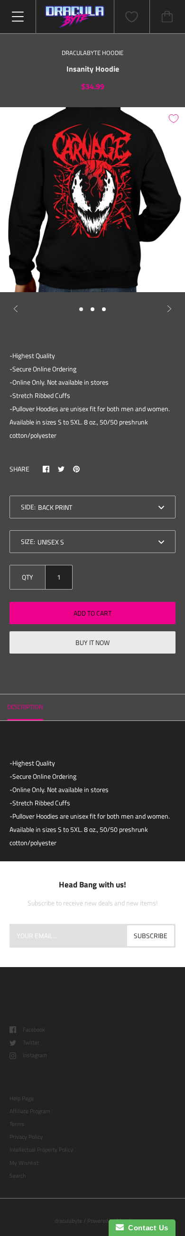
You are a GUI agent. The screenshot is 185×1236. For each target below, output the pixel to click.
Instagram (35, 1055)
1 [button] (81, 309)
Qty (27, 577)
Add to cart (92, 613)
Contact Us (146, 1228)
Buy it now (92, 642)
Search (17, 1175)
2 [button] (92, 309)
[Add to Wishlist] (173, 118)
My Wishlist (23, 1162)
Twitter (31, 1042)
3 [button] (104, 309)
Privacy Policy (26, 1136)
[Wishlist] (131, 17)
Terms (16, 1123)
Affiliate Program (29, 1111)
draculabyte (68, 1220)
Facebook (34, 1029)
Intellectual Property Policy (41, 1149)
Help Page (21, 1098)
